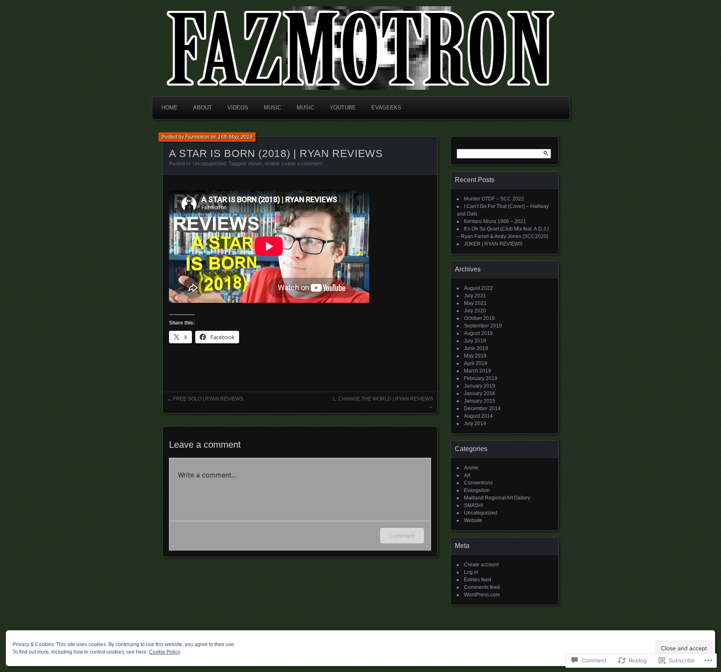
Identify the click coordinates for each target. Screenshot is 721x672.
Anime (471, 468)
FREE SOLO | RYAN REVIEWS (208, 399)
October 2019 (479, 318)
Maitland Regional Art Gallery (497, 498)
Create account (481, 565)
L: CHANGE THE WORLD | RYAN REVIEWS (383, 399)
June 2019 (476, 348)
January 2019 (479, 386)
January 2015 (479, 401)
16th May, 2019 (235, 137)
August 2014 (478, 416)
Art (467, 475)
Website (473, 520)
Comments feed (482, 587)
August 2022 (478, 288)
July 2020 (475, 311)
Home (169, 107)
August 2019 (478, 333)
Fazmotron (197, 137)
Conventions (478, 483)
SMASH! (473, 505)
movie (255, 164)
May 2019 (475, 356)
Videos (237, 107)
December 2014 (482, 408)
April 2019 (475, 363)
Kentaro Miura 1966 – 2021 (495, 221)
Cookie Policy (164, 652)
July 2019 (475, 341)
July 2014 (475, 423)
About (202, 107)
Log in (471, 572)
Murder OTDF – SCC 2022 (494, 199)
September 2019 (483, 326)
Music (272, 107)
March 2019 (477, 371)
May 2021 (475, 303)
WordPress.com (482, 595)
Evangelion (477, 490)
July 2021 (475, 296)
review (272, 164)
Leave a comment (302, 164)
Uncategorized (209, 164)
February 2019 (480, 378)
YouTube (343, 107)
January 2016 (479, 393)
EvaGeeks (386, 107)
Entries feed (477, 580)
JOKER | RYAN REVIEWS (493, 244)
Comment (402, 535)
